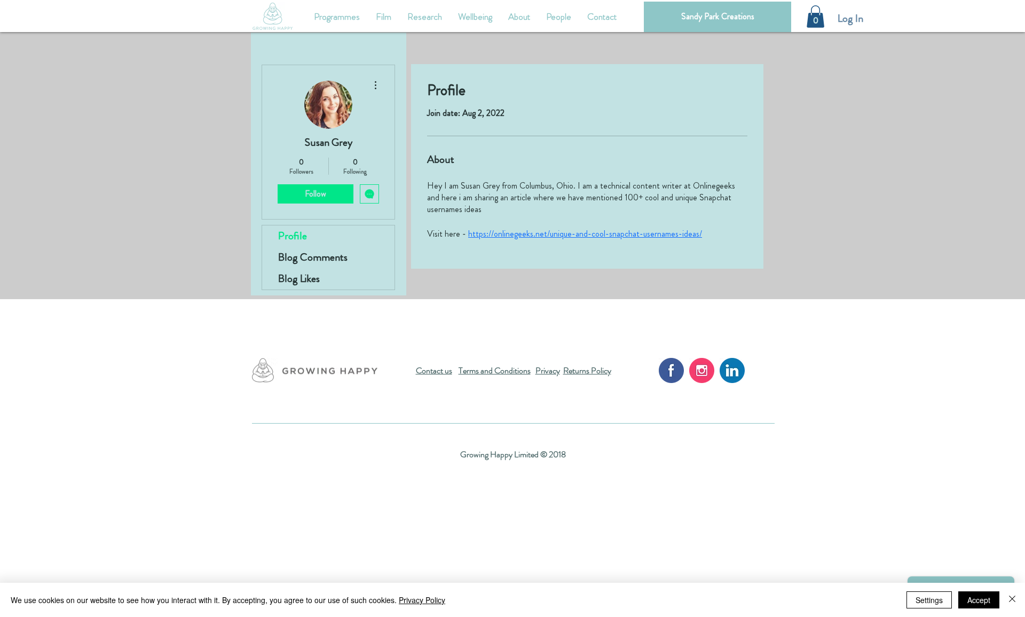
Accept (978, 600)
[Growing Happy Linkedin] (732, 370)
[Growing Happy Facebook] (671, 370)
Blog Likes (299, 278)
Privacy (547, 370)
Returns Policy (587, 370)
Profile (292, 236)
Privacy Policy (422, 600)
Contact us (434, 370)
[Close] (1012, 599)
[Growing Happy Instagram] (701, 370)
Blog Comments (313, 257)
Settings (929, 600)
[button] (815, 16)
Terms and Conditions (495, 370)
